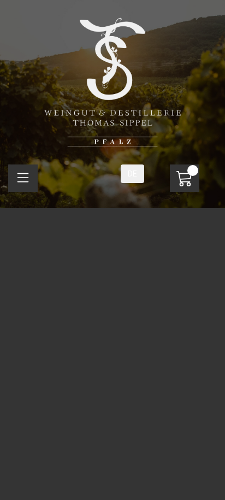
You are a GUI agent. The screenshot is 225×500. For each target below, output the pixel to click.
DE (132, 173)
